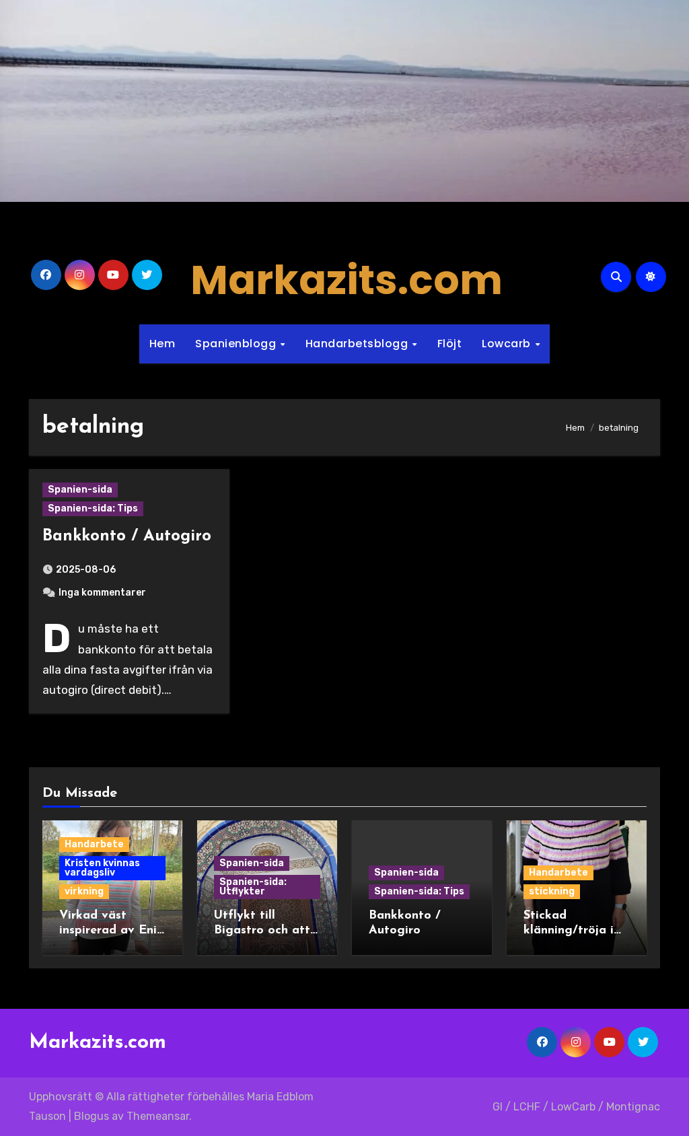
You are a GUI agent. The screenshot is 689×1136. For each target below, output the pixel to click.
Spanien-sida (80, 489)
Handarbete (94, 844)
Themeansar (157, 1116)
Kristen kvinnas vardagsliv (102, 867)
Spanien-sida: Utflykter (253, 886)
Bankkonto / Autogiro (126, 536)
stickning (552, 891)
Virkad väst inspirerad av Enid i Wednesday (111, 930)
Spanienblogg (237, 343)
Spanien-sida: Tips (93, 508)
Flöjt (449, 343)
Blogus (91, 1116)
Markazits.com (346, 280)
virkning (84, 891)
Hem (162, 343)
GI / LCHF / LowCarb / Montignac (576, 1106)
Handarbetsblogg (358, 343)
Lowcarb (508, 343)
